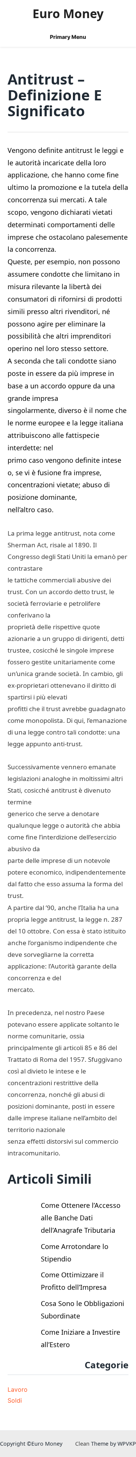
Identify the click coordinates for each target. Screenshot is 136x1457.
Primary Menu (68, 37)
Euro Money (68, 13)
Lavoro (18, 1389)
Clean (82, 1443)
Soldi (15, 1400)
